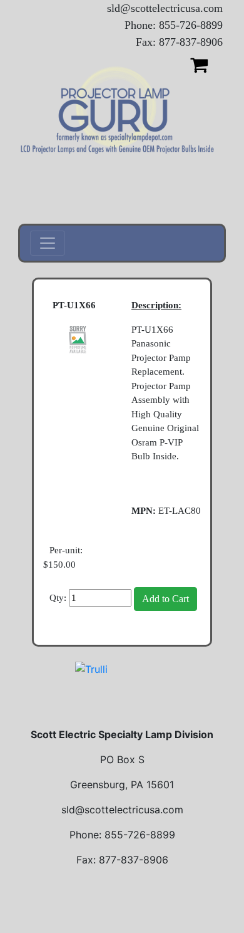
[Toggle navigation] (47, 243)
